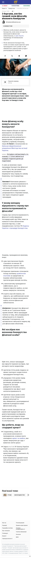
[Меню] (3, 2)
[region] (15, 562)
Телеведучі (5, 533)
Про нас (4, 522)
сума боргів (19, 36)
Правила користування (22, 525)
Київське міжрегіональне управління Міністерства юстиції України (14, 148)
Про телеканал (6, 530)
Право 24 (4, 8)
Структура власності (7, 538)
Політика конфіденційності (20, 528)
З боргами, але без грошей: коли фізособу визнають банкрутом (23, 8)
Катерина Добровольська (13, 22)
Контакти (18, 534)
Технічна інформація (21, 531)
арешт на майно (18, 438)
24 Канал (4, 5)
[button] (5, 55)
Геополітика (15, 5)
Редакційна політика (7, 528)
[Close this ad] (30, 556)
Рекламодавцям (20, 522)
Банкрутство (11, 8)
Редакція (4, 525)
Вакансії (4, 536)
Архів (17, 537)
